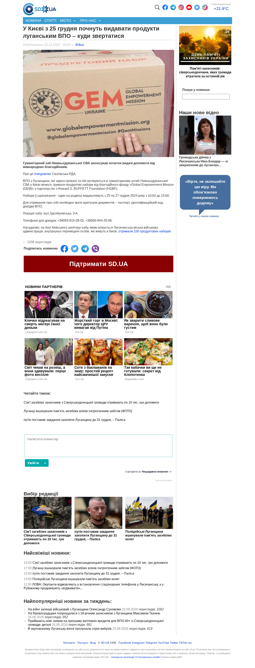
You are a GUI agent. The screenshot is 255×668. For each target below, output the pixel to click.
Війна (80, 44)
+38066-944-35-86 (98, 220)
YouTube (163, 642)
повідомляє (43, 174)
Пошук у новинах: (196, 89)
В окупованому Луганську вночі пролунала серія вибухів (70, 628)
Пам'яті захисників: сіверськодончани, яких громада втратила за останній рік (205, 72)
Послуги (82, 642)
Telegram (151, 642)
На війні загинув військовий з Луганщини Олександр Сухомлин (74, 609)
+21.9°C (221, 8)
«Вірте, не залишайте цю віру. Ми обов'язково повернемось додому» (205, 192)
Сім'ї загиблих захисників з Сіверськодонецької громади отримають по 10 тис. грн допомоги (91, 402)
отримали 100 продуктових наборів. (145, 231)
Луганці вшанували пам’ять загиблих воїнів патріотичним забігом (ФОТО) (78, 411)
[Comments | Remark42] (98, 459)
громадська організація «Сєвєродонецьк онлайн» (136, 657)
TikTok (183, 642)
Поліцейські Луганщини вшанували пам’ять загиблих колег (76, 579)
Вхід (93, 642)
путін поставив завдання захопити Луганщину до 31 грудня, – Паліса (74, 419)
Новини (33, 21)
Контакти (69, 642)
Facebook (125, 642)
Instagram (138, 642)
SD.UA (105, 642)
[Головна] (39, 8)
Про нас (87, 21)
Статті (50, 21)
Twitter (174, 642)
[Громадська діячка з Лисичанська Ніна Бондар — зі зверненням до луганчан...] (205, 153)
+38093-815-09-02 (71, 220)
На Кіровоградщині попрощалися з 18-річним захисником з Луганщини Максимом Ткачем (94, 613)
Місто (64, 21)
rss (190, 642)
